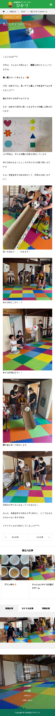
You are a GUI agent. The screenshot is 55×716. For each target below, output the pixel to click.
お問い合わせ (27, 700)
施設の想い (27, 667)
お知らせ (27, 695)
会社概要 (27, 686)
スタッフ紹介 (27, 681)
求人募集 (27, 690)
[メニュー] (51, 4)
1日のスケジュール (27, 676)
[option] (14, 577)
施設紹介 (27, 671)
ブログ (17, 17)
